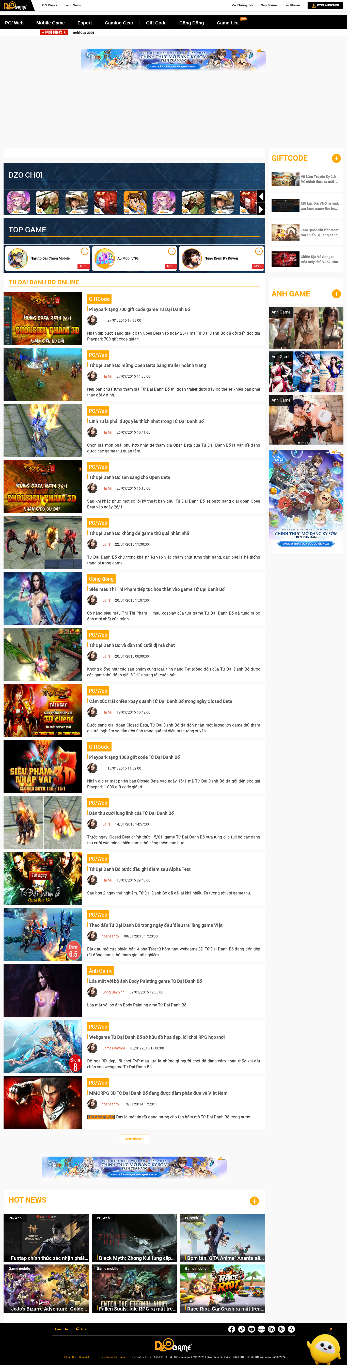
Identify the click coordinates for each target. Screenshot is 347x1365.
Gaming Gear (119, 22)
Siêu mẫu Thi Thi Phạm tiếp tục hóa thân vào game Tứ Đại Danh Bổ (157, 589)
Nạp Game (269, 5)
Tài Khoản (292, 5)
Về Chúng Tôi (242, 5)
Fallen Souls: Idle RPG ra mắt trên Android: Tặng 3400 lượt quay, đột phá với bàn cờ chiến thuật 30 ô (137, 1309)
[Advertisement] (173, 112)
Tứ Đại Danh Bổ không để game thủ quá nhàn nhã (139, 533)
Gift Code (156, 22)
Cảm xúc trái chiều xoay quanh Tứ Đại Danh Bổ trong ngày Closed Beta (160, 701)
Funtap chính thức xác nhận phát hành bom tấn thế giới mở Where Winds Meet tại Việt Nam (48, 1258)
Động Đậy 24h (113, 992)
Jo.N (106, 544)
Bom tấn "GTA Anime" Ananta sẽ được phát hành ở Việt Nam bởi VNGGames (223, 1258)
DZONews (49, 5)
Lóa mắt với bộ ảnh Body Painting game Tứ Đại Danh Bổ (145, 981)
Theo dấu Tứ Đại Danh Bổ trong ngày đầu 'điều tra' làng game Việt (156, 925)
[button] (261, 209)
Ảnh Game (291, 293)
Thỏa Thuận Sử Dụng (112, 1357)
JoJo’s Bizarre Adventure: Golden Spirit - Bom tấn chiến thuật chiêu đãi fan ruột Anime (49, 1309)
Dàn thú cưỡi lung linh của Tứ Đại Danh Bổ (131, 813)
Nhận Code (317, 179)
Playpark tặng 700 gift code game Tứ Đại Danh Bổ (139, 309)
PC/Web (15, 1218)
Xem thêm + (134, 1139)
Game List (228, 22)
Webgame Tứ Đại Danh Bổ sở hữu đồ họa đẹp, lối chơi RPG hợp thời (157, 1037)
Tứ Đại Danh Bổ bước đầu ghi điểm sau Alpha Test (140, 869)
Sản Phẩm (73, 5)
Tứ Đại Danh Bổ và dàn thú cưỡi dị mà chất (132, 645)
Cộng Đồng (191, 22)
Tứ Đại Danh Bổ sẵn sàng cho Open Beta (129, 477)
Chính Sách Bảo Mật (76, 1357)
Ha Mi (107, 376)
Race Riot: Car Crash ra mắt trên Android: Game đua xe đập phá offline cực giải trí (224, 1309)
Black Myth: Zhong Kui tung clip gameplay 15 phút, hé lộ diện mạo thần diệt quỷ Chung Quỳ (179, 33)
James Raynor (113, 1048)
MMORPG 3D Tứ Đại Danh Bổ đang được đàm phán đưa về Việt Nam (158, 1093)
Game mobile (19, 1269)
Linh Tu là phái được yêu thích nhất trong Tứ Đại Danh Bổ (146, 421)
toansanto (110, 936)
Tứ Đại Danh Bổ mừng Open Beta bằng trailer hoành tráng (147, 365)
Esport (84, 22)
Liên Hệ (61, 1329)
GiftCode (290, 158)
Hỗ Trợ (80, 1329)
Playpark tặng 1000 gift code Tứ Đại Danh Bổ (134, 757)
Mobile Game (50, 22)
